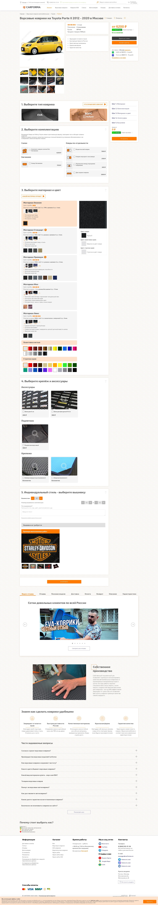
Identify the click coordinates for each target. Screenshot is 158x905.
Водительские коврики (60, 850)
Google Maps (106, 861)
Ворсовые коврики (61, 7)
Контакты (126, 7)
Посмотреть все (79, 812)
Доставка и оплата (114, 7)
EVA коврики (57, 848)
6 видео (109, 18)
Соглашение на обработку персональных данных (30, 863)
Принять (150, 902)
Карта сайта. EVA (58, 857)
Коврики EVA (74, 7)
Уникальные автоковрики (47, 896)
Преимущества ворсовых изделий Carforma (38, 757)
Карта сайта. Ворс (58, 854)
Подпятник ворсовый (32, 445)
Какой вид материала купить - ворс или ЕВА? (39, 775)
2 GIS (103, 864)
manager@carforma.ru (125, 856)
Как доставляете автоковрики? (34, 793)
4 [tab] (80, 643)
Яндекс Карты (106, 858)
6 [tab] (85, 643)
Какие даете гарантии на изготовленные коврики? (42, 799)
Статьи (84, 7)
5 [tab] (83, 643)
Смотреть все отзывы (79, 648)
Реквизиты (25, 854)
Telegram (105, 850)
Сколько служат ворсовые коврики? (36, 751)
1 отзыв (79, 25)
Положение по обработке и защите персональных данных (33, 859)
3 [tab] (78, 643)
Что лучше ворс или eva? (93, 104)
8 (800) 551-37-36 (54, 2)
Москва (24, 2)
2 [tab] (75, 643)
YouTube (104, 847)
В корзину (64, 582)
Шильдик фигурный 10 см (62, 411)
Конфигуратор (124, 43)
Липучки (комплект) (60, 478)
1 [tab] (73, 643)
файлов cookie (95, 900)
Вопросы (119, 18)
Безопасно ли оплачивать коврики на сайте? (39, 806)
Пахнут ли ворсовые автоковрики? (35, 787)
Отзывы (103, 7)
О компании (26, 852)
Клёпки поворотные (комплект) (35, 478)
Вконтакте (105, 843)
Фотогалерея (93, 7)
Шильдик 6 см (29, 411)
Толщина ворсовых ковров (32, 781)
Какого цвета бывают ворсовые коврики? (38, 769)
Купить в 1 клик (124, 38)
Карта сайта (56, 852)
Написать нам (126, 859)
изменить (128, 50)
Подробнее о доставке (119, 57)
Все (54, 843)
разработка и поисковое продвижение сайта (120, 896)
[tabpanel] (79, 624)
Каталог (49, 7)
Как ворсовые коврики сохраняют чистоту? (39, 763)
